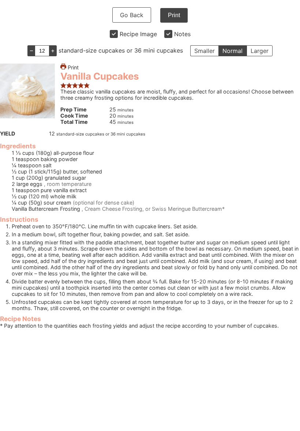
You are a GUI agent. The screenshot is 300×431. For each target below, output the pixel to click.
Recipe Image (138, 34)
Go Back (131, 15)
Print (174, 15)
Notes (182, 34)
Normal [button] (232, 50)
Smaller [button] (204, 50)
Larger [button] (260, 50)
